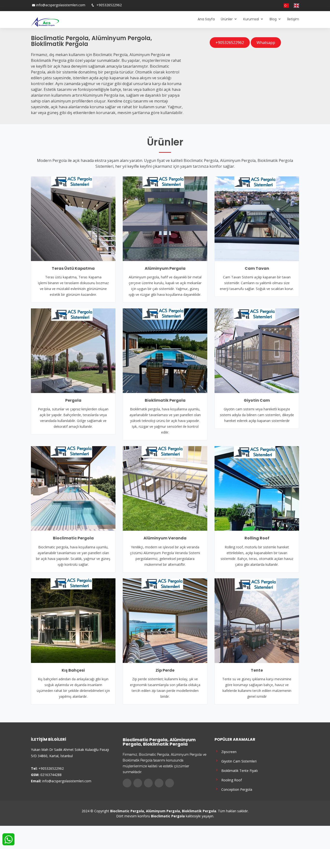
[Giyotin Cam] (257, 350)
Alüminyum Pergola (165, 268)
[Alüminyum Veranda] (165, 488)
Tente (257, 670)
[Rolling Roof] (257, 488)
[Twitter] (262, 6)
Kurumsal (251, 19)
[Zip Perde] (165, 620)
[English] (294, 5)
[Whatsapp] (277, 6)
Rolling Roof (256, 538)
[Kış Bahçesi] (73, 620)
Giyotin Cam (257, 400)
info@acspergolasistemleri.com (60, 5)
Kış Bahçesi (73, 670)
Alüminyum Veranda (165, 538)
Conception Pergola (235, 789)
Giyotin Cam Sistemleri (238, 761)
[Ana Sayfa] (45, 21)
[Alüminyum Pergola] (165, 218)
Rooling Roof (230, 780)
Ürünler (227, 19)
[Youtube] (272, 6)
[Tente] (257, 620)
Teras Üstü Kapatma (73, 268)
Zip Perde (165, 670)
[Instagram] (267, 6)
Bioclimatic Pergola (73, 538)
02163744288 (51, 774)
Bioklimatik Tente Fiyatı (238, 770)
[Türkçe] (284, 5)
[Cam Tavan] (257, 218)
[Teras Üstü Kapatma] (73, 218)
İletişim (293, 19)
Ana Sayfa (206, 19)
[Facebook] (257, 6)
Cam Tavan (257, 268)
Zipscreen (228, 751)
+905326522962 (108, 5)
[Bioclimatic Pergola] (73, 488)
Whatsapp (266, 42)
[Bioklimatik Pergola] (165, 350)
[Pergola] (73, 350)
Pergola (73, 400)
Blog (273, 19)
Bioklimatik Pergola (165, 400)
